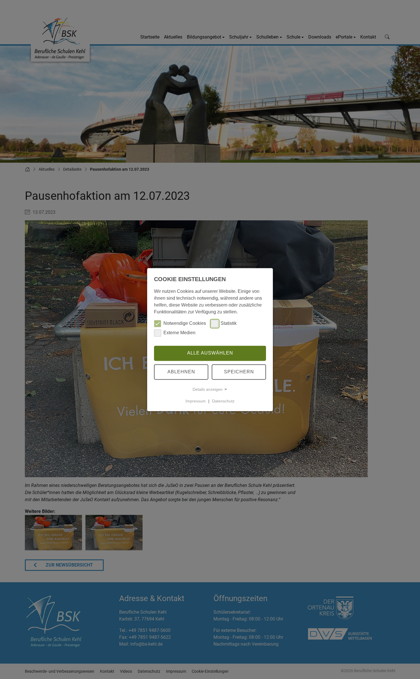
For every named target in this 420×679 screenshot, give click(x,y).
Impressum (195, 401)
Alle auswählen (210, 353)
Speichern (239, 371)
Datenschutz (223, 401)
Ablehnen (181, 371)
